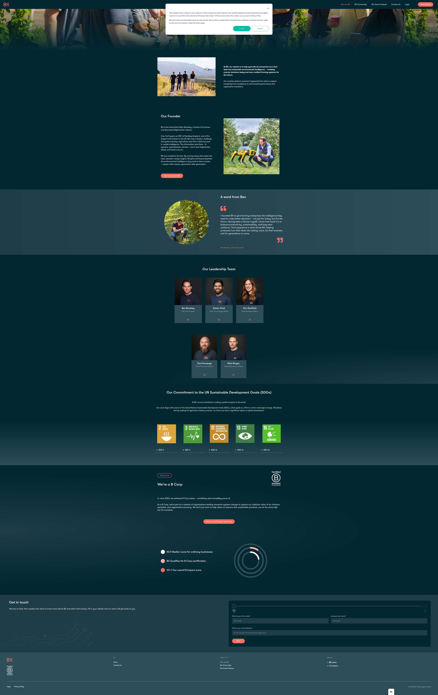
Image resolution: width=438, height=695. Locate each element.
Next (238, 641)
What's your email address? (242, 628)
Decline (260, 28)
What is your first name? (241, 616)
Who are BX (224, 662)
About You (234, 610)
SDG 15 (267, 450)
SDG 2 (161, 450)
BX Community (225, 665)
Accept (241, 28)
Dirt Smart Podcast (227, 668)
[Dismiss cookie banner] (268, 8)
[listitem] (251, 76)
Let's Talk (425, 610)
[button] (166, 450)
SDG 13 (240, 450)
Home (115, 662)
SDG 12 (214, 450)
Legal (9, 686)
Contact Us (117, 665)
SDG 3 (187, 450)
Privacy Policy (19, 686)
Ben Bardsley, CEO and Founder (231, 247)
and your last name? (338, 616)
